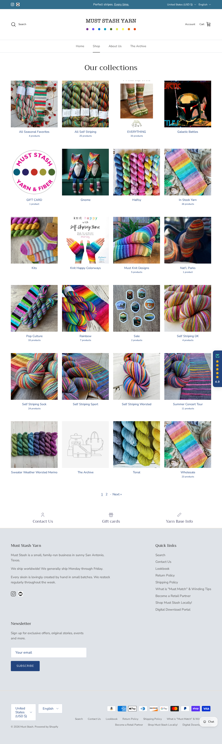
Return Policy (165, 575)
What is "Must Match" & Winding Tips (183, 589)
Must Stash (26, 726)
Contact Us (163, 562)
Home (80, 46)
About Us (115, 46)
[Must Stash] (111, 24)
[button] (217, 368)
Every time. (121, 4)
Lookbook (162, 568)
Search (160, 555)
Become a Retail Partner (173, 596)
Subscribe (25, 666)
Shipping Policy (166, 582)
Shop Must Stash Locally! (173, 602)
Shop (96, 46)
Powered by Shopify (46, 726)
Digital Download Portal (172, 609)
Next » (117, 494)
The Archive (138, 46)
